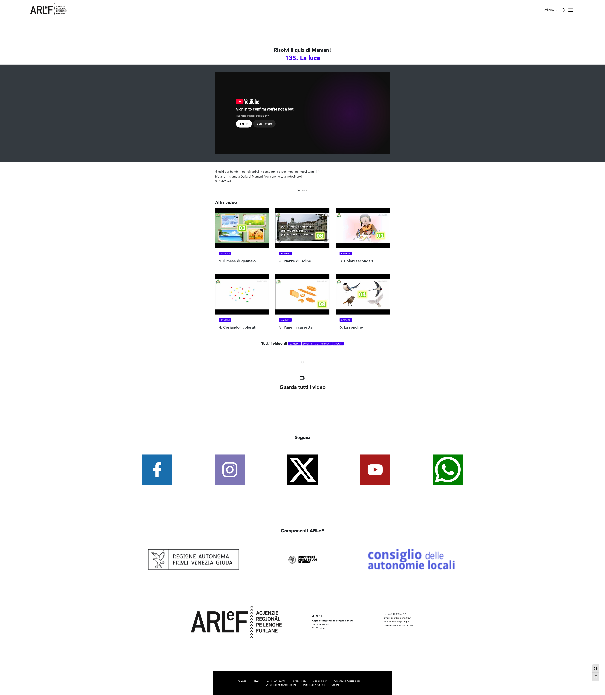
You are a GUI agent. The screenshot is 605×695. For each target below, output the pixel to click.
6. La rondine (351, 327)
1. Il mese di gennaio (237, 261)
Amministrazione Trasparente (399, 629)
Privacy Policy (299, 681)
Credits (335, 684)
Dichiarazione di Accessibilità (281, 684)
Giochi (338, 343)
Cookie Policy (320, 681)
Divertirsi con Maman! (316, 343)
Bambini (225, 253)
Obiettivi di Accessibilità (347, 681)
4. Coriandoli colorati (237, 327)
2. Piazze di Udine (295, 261)
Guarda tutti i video (302, 387)
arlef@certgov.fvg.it (399, 621)
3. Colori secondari (356, 261)
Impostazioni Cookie (314, 684)
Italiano (549, 10)
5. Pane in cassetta (296, 327)
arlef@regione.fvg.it (401, 618)
